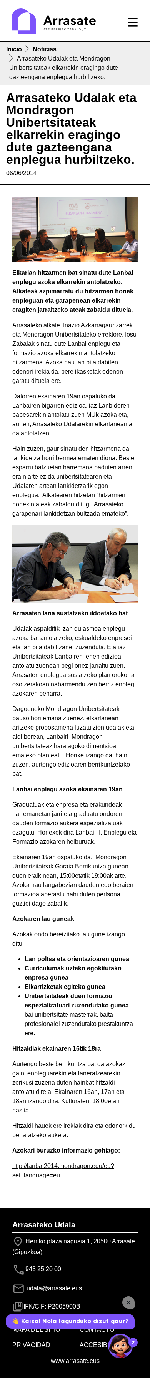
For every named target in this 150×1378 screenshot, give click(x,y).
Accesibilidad (103, 1345)
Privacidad (31, 1345)
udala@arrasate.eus (53, 1288)
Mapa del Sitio (36, 1329)
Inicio (14, 49)
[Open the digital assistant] (120, 1346)
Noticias (45, 49)
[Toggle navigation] (133, 22)
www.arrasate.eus (75, 1361)
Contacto (97, 1329)
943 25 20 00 (43, 1269)
